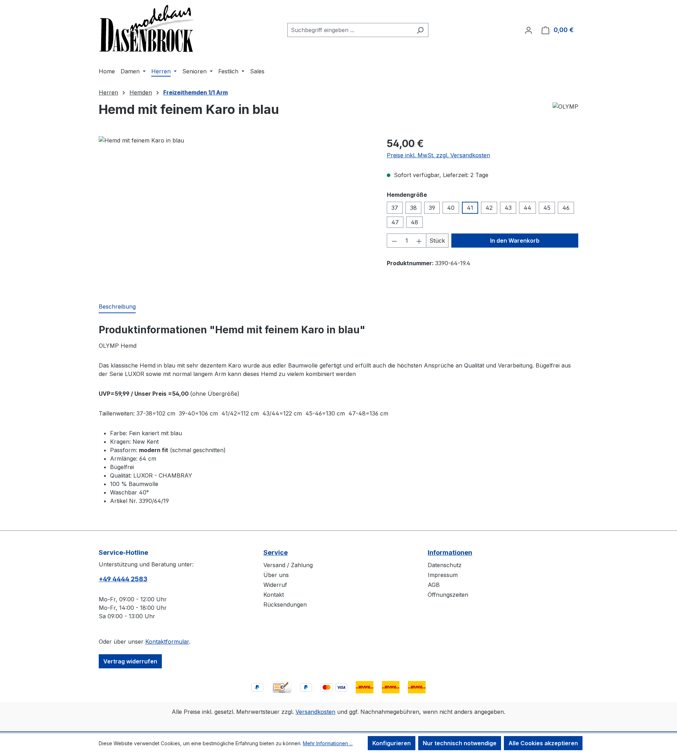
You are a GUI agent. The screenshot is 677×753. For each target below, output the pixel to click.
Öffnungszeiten (448, 594)
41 (470, 207)
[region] (236, 212)
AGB (434, 584)
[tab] (117, 306)
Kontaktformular (167, 641)
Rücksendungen (285, 604)
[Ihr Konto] (528, 30)
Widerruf (275, 584)
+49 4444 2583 (123, 579)
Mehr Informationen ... (328, 743)
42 (489, 207)
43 (508, 207)
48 (414, 222)
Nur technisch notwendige (459, 743)
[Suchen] (420, 30)
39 (432, 207)
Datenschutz (445, 565)
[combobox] (349, 30)
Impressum (443, 574)
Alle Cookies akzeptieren (543, 743)
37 (394, 207)
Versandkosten (315, 711)
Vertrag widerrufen (130, 661)
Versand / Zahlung (288, 565)
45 (546, 207)
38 (413, 207)
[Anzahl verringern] (394, 240)
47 (395, 222)
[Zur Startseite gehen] (147, 28)
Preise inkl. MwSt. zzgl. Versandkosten (438, 155)
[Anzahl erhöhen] (419, 240)
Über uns (276, 574)
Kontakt (273, 594)
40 (451, 207)
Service (275, 552)
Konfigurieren (391, 743)
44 (527, 207)
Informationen (450, 552)
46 (565, 207)
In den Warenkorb (514, 240)
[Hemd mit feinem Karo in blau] (235, 212)
